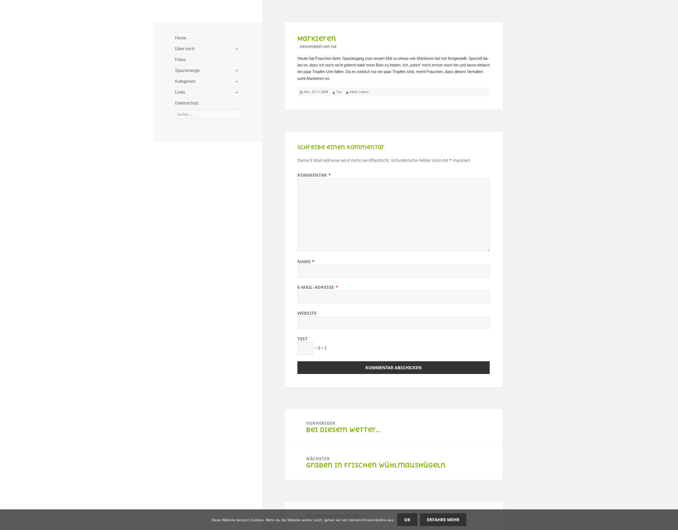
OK (407, 520)
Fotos (180, 59)
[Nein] (671, 519)
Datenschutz (187, 103)
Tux (339, 91)
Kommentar (314, 175)
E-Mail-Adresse (317, 287)
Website (306, 313)
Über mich (184, 49)
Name (306, 261)
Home (180, 38)
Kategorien (185, 81)
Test (302, 339)
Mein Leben (359, 91)
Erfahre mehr (443, 520)
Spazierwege (187, 70)
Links (180, 92)
